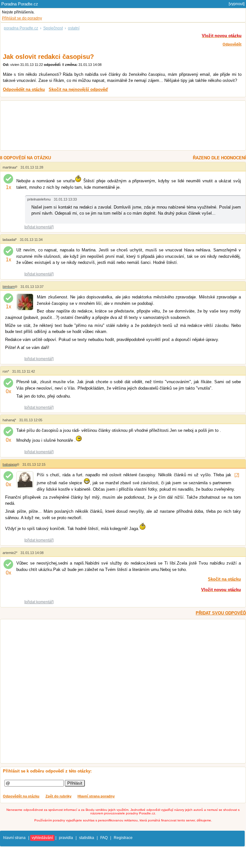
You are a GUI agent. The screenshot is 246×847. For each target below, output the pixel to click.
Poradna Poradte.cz (19, 4)
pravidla (66, 837)
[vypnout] (236, 4)
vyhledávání (42, 837)
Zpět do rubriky (58, 796)
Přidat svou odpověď (221, 613)
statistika (86, 837)
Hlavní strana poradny (96, 796)
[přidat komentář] (38, 227)
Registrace (123, 837)
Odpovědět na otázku (21, 796)
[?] (236, 474)
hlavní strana (14, 837)
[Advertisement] (117, 126)
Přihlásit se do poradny (22, 18)
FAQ (104, 837)
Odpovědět (232, 44)
